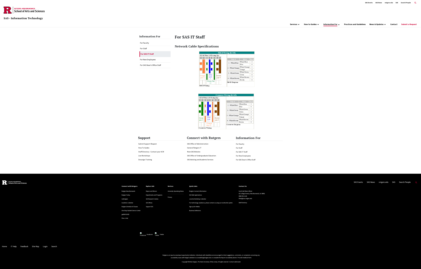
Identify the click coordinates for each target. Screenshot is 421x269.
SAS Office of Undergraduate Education (201, 156)
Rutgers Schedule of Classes (130, 206)
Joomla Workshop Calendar (197, 199)
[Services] (298, 24)
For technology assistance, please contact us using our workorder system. (211, 203)
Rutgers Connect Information (197, 191)
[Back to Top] (416, 264)
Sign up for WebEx (194, 206)
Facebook (150, 234)
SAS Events (369, 3)
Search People (406, 3)
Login (45, 246)
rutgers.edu (389, 3)
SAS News (378, 3)
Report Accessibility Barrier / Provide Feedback (234, 257)
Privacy (170, 197)
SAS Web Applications (195, 195)
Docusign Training (145, 159)
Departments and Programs (154, 195)
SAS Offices (149, 203)
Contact (393, 24)
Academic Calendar (127, 203)
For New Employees (148, 59)
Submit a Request (409, 24)
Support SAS (149, 206)
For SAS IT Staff (147, 54)
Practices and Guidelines (355, 24)
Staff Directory (243, 203)
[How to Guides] (318, 24)
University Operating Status (176, 191)
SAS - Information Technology (23, 18)
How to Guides (310, 24)
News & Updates (376, 24)
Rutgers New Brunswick (128, 191)
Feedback (24, 246)
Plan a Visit (125, 218)
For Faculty (144, 43)
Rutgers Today (126, 195)
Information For (330, 24)
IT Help (14, 246)
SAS (397, 3)
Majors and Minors (151, 191)
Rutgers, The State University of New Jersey (205, 262)
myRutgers (125, 199)
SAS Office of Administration (197, 144)
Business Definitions (195, 210)
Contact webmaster (235, 262)
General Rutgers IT (194, 148)
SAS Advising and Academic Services (200, 159)
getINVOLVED (125, 214)
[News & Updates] (385, 24)
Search (54, 246)
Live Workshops (144, 156)
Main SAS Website (193, 152)
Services (293, 24)
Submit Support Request (147, 144)
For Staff (143, 48)
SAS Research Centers (152, 199)
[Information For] (338, 24)
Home (4, 246)
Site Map (35, 246)
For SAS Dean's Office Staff (150, 65)
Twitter (162, 234)
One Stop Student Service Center (131, 210)
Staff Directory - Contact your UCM (151, 152)
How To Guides (143, 148)
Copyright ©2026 (187, 262)
